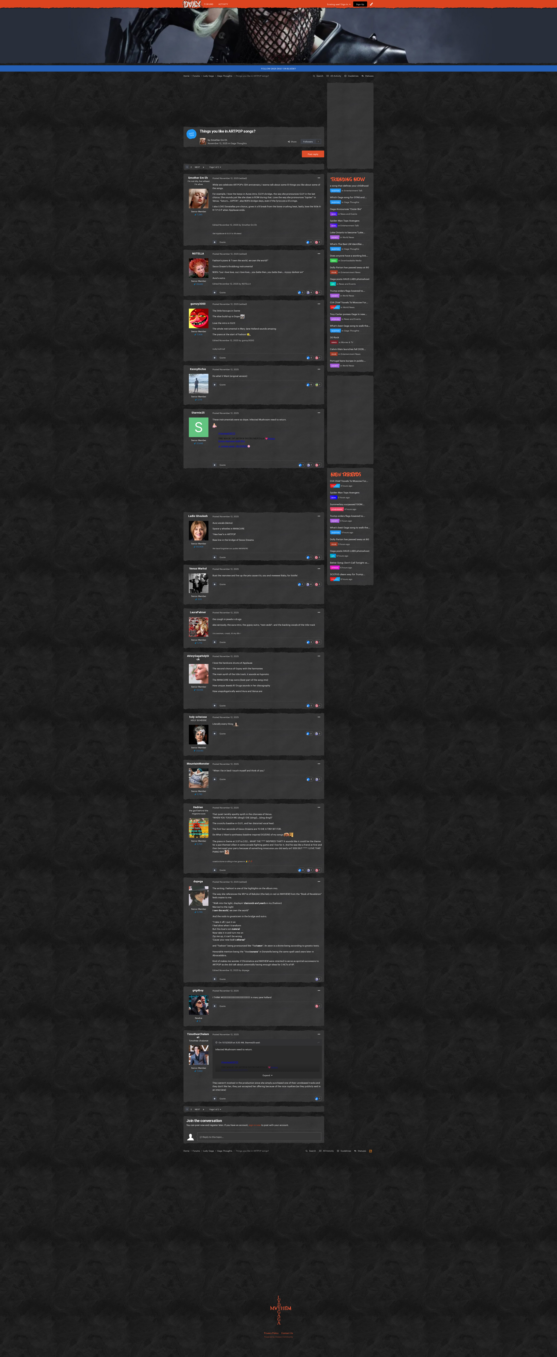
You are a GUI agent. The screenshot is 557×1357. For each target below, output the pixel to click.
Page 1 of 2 (214, 166)
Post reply (313, 154)
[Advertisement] (254, 102)
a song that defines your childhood (349, 185)
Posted (226, 178)
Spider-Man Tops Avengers (344, 220)
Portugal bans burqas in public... (348, 360)
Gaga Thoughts (239, 143)
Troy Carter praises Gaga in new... (348, 314)
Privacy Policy (271, 1332)
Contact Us (287, 1332)
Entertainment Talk (353, 190)
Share (293, 141)
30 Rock (334, 337)
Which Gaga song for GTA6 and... (348, 197)
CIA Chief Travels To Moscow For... (349, 302)
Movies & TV (347, 342)
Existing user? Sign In (338, 4)
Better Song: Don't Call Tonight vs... (349, 562)
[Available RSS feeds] (371, 1151)
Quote (222, 241)
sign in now (255, 1124)
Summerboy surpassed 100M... (347, 504)
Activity (223, 4)
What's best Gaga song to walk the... (350, 325)
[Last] (203, 167)
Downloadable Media (351, 260)
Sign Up (360, 4)
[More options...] (319, 178)
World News (348, 237)
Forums (208, 4)
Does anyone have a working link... (349, 255)
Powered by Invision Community (278, 1336)
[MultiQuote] (215, 242)
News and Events (348, 213)
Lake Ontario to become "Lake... (347, 232)
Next (197, 166)
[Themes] (371, 4)
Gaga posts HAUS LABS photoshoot (349, 278)
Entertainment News (350, 272)
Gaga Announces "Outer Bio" (346, 208)
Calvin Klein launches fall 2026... (348, 349)
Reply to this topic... (213, 1136)
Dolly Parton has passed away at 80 (349, 267)
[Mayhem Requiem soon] (278, 35)
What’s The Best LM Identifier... (347, 243)
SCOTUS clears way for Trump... (347, 574)
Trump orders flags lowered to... (347, 290)
